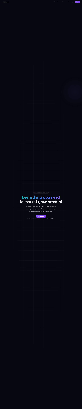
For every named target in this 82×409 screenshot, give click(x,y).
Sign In (77, 1)
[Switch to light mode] (73, 2)
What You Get (55, 1)
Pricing (68, 1)
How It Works (63, 1)
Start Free (41, 216)
